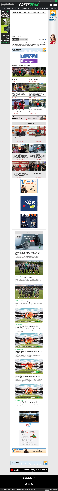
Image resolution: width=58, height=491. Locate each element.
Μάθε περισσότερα (53, 489)
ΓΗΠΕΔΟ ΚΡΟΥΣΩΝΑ (16, 36)
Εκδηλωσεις (38, 154)
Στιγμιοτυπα (15, 39)
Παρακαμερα (38, 172)
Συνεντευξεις (20, 136)
